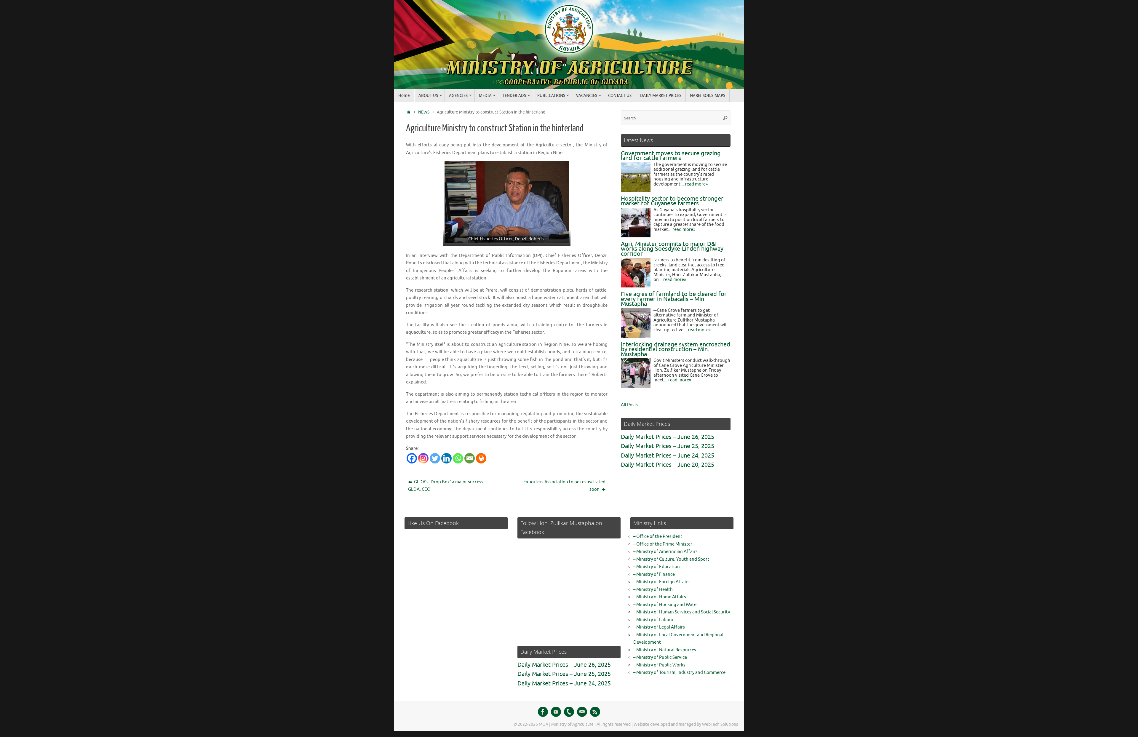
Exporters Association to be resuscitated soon (564, 486)
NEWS (423, 112)
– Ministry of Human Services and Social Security (681, 612)
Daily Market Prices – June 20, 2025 (667, 465)
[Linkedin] (446, 458)
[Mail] (582, 712)
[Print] (481, 458)
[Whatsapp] (458, 458)
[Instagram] (423, 458)
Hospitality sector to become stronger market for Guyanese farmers (672, 201)
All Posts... (631, 405)
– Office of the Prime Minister (662, 544)
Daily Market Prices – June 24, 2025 (667, 455)
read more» (696, 184)
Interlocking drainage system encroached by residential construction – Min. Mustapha (675, 349)
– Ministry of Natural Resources (664, 650)
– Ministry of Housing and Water (665, 604)
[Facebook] (412, 458)
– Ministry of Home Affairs (659, 597)
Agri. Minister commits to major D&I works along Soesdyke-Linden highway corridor (672, 249)
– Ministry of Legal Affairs (659, 627)
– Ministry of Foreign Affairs (661, 582)
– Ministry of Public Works (659, 665)
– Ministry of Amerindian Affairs (665, 551)
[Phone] (569, 712)
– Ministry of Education (656, 567)
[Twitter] (435, 458)
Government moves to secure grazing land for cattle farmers (671, 156)
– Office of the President (657, 536)
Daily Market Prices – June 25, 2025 (667, 446)
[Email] (469, 458)
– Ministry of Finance (654, 574)
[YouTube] (556, 712)
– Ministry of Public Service (660, 657)
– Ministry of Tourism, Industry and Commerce (679, 672)
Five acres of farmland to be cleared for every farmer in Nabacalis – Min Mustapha (674, 299)
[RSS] (595, 712)
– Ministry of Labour (653, 620)
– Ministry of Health (653, 589)
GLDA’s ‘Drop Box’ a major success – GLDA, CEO (447, 486)
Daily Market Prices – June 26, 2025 (667, 437)
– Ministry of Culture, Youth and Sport (671, 559)
